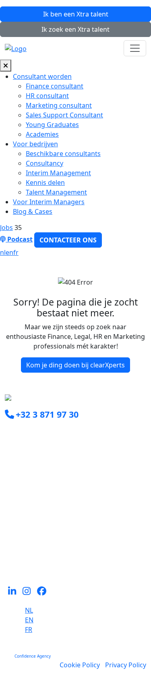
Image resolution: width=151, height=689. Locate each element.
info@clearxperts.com (49, 432)
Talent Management (56, 192)
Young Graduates (52, 124)
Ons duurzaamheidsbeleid (45, 539)
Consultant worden (42, 76)
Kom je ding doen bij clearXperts (75, 365)
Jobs (6, 227)
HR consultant (47, 95)
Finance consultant (54, 86)
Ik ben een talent (75, 14)
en (9, 252)
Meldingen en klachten (39, 558)
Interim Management (58, 172)
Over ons (19, 529)
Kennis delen (45, 182)
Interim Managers (32, 500)
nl (3, 252)
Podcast (19, 239)
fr (16, 252)
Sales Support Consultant (64, 115)
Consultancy (44, 163)
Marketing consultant (59, 105)
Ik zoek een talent (75, 29)
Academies (42, 134)
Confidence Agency (32, 656)
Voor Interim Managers (49, 201)
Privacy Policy (125, 664)
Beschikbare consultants (63, 153)
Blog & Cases (32, 211)
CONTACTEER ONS (68, 240)
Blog (12, 548)
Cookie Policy (80, 664)
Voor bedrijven (35, 143)
